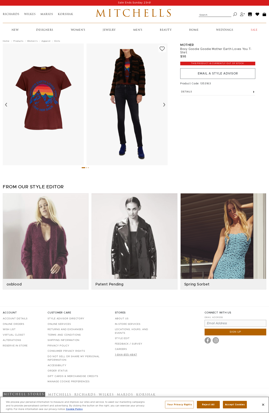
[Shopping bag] (264, 14)
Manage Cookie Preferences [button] (69, 381)
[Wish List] (257, 14)
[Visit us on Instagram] (216, 340)
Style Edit (122, 338)
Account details (15, 318)
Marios (46, 14)
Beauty (165, 30)
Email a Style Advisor (218, 73)
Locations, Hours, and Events (131, 331)
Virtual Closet (14, 335)
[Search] (235, 14)
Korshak (65, 14)
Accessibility (57, 365)
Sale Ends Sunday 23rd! (134, 2)
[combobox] (215, 14)
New (15, 30)
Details (186, 92)
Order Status (58, 371)
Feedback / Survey (128, 344)
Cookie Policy (74, 409)
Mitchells (134, 14)
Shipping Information (63, 340)
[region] (134, 405)
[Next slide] (164, 104)
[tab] (83, 167)
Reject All (208, 404)
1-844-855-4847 (126, 355)
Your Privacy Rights (179, 404)
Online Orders (13, 324)
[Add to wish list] (162, 48)
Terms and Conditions (64, 335)
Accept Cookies (235, 404)
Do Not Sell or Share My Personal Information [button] (74, 358)
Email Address (214, 317)
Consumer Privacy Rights (66, 351)
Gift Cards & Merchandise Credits (73, 376)
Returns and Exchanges (65, 329)
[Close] (263, 405)
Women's (78, 30)
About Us (122, 318)
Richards (11, 14)
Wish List (9, 329)
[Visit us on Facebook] (208, 340)
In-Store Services (128, 324)
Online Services (59, 324)
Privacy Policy (58, 346)
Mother (187, 44)
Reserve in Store (15, 346)
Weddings (224, 30)
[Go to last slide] (6, 104)
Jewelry (109, 30)
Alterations (12, 340)
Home (194, 30)
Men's (137, 30)
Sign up (235, 332)
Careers (121, 349)
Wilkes (30, 14)
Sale (254, 30)
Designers (44, 30)
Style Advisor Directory (66, 318)
